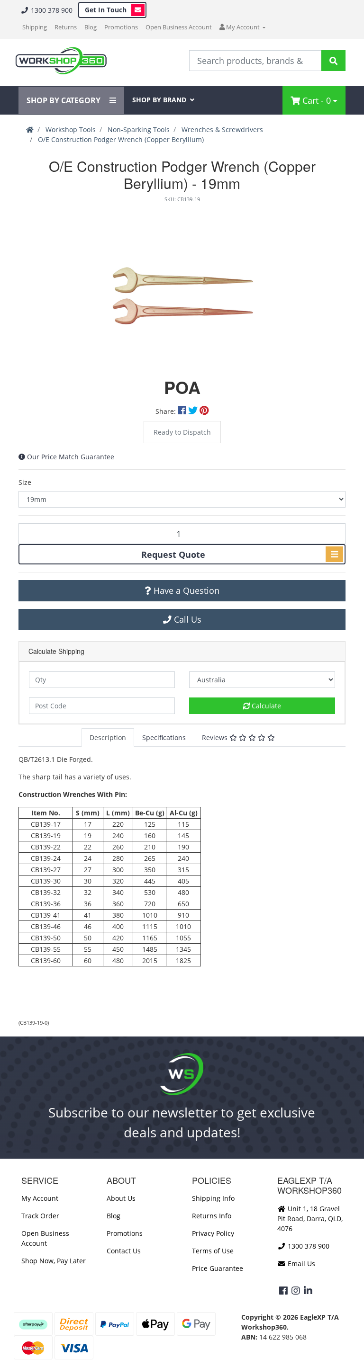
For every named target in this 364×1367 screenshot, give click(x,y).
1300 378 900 (51, 10)
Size (24, 482)
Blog (90, 27)
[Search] (333, 60)
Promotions (121, 27)
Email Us (300, 1263)
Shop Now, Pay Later (53, 1260)
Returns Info (211, 1215)
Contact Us (124, 1250)
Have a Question (185, 590)
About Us (121, 1198)
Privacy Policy (213, 1233)
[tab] (108, 737)
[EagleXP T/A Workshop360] (60, 61)
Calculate (265, 705)
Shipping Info (213, 1198)
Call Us (186, 619)
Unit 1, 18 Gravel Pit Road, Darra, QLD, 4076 (310, 1218)
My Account (39, 1198)
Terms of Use (213, 1250)
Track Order (40, 1215)
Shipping (34, 27)
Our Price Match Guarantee (70, 456)
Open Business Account (179, 27)
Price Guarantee (217, 1268)
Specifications (164, 737)
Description (108, 737)
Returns (66, 27)
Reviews (215, 737)
